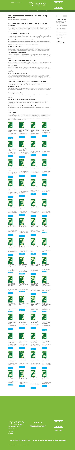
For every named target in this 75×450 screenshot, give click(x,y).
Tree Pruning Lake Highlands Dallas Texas (35, 265)
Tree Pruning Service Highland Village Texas (12, 341)
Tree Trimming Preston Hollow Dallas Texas (46, 208)
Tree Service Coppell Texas (45, 226)
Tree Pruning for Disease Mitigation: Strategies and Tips (61, 30)
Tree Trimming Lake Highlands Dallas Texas (34, 168)
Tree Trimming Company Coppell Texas (46, 341)
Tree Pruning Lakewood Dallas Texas (23, 168)
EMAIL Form (58, 430)
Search (65, 15)
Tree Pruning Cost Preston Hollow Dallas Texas (46, 322)
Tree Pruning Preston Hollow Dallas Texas (23, 188)
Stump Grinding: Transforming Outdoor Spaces (60, 37)
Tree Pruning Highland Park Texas (45, 379)
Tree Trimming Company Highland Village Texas (23, 266)
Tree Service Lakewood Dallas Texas (23, 284)
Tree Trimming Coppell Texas (45, 187)
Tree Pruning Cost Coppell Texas (46, 130)
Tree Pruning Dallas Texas (34, 148)
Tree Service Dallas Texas (46, 148)
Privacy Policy (26, 444)
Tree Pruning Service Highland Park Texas (46, 168)
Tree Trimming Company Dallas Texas (35, 247)
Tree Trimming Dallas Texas (34, 187)
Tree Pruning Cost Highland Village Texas (35, 130)
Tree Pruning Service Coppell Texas (46, 247)
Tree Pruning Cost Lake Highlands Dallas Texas (23, 149)
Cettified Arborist (12, 19)
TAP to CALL (58, 3)
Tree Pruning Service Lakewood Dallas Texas (23, 247)
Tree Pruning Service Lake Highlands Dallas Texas (12, 188)
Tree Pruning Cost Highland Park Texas (35, 304)
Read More (11, 138)
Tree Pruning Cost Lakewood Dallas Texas (23, 130)
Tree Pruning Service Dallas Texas (22, 360)
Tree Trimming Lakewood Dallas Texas (12, 130)
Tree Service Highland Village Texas (12, 149)
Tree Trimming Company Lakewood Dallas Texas (46, 285)
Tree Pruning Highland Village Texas (12, 227)
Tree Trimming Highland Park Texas (11, 208)
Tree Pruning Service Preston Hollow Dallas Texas (23, 227)
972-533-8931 (16, 2)
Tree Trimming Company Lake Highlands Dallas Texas (35, 285)
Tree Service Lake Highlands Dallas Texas (35, 227)
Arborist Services (25, 19)
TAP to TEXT (58, 7)
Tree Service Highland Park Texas (22, 208)
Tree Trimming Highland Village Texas (35, 208)
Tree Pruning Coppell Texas (11, 378)
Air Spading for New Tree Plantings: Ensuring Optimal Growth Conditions (61, 22)
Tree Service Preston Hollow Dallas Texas (12, 247)
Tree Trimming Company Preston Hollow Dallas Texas (12, 168)
